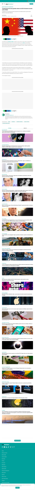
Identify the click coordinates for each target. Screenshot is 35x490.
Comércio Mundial (20, 121)
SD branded (4, 472)
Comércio (13, 121)
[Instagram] (2, 447)
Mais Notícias (17, 440)
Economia (3, 462)
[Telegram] (10, 447)
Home (3, 450)
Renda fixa (3, 464)
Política (3, 460)
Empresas (3, 458)
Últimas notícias (4, 452)
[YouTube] (4, 447)
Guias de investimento (5, 470)
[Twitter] (12, 447)
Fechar (17, 487)
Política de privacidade (5, 482)
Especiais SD (4, 468)
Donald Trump (26, 121)
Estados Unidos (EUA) (6, 123)
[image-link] (17, 138)
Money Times (4, 476)
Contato (3, 480)
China (24, 42)
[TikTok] (8, 447)
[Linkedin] (6, 447)
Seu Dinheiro (4, 15)
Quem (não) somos (5, 478)
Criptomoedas (4, 456)
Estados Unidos (11, 41)
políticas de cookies (19, 485)
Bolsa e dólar (4, 454)
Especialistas (4, 466)
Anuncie (3, 474)
